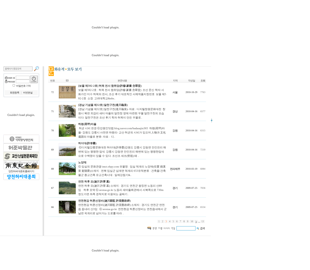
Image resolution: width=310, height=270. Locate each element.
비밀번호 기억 (23, 85)
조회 (203, 80)
